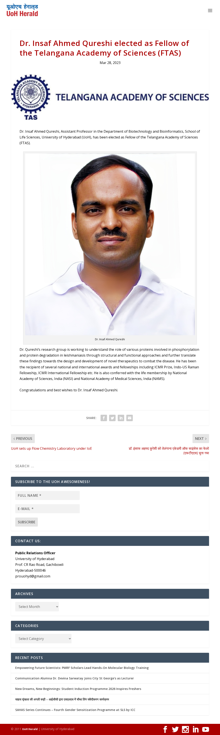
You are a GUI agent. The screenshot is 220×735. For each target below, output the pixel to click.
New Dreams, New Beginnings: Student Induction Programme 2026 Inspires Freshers (78, 689)
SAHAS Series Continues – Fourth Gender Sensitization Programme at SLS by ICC (75, 710)
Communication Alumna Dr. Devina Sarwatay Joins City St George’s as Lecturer (74, 678)
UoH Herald (30, 729)
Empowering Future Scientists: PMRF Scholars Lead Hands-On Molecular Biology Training (82, 668)
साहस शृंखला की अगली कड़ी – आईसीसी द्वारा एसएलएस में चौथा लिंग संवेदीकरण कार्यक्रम (62, 699)
